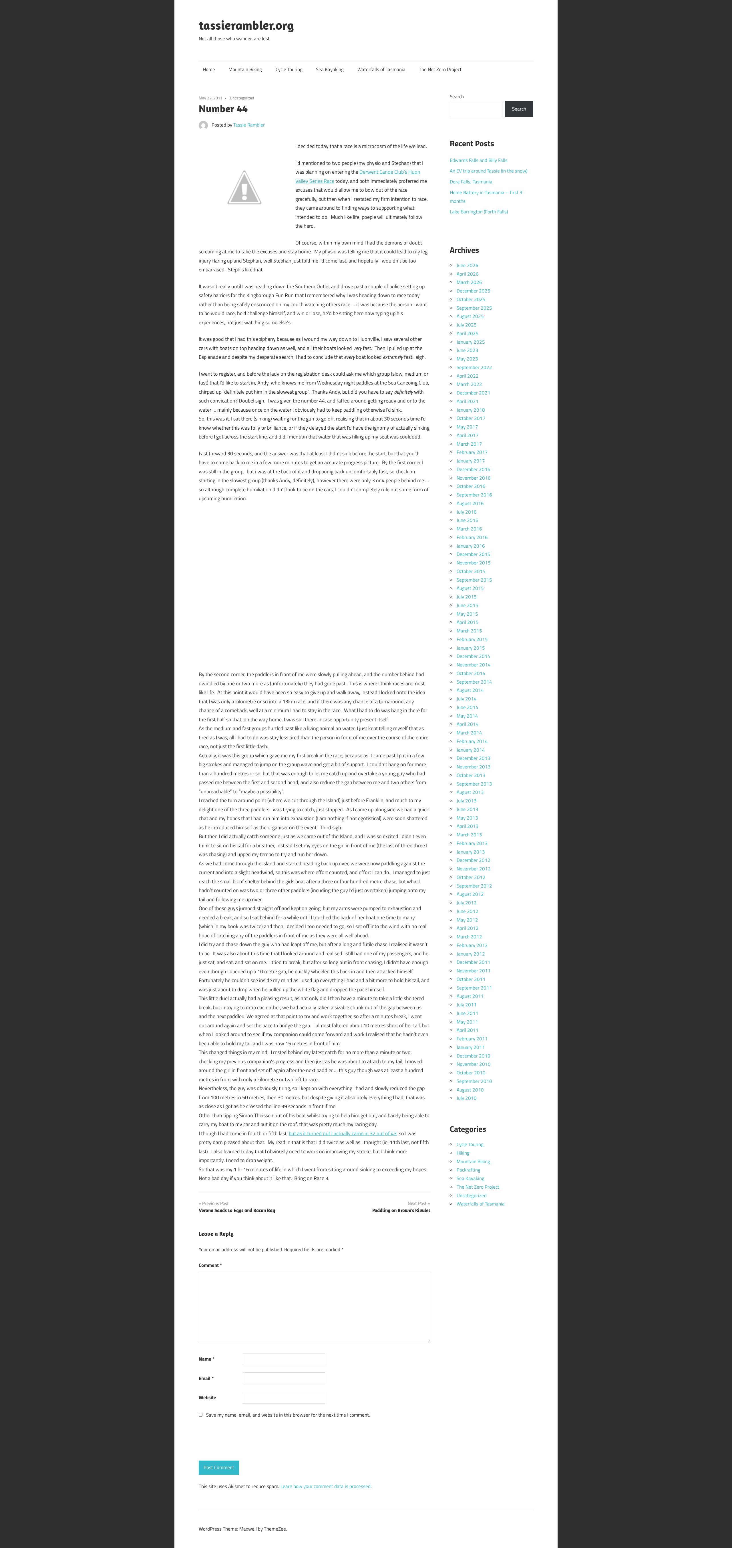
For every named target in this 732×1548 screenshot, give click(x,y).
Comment (210, 1265)
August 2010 (470, 1090)
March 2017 (469, 444)
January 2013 (471, 852)
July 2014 (467, 698)
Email (206, 1378)
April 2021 (468, 401)
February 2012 (472, 945)
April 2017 (468, 435)
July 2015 (467, 596)
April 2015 (468, 622)
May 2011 (467, 1022)
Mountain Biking (245, 69)
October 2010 (471, 1072)
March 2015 (469, 630)
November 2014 (474, 664)
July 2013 (467, 800)
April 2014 (468, 724)
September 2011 (474, 988)
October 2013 (471, 775)
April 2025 (468, 333)
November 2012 (474, 868)
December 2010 (473, 1056)
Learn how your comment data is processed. (326, 1486)
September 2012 (474, 886)
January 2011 (471, 1047)
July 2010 (467, 1098)
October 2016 (471, 486)
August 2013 (470, 792)
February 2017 (472, 452)
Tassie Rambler (249, 125)
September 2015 (474, 580)
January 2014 (471, 750)
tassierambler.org (246, 25)
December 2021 (473, 392)
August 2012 (470, 894)
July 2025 (467, 325)
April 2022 (468, 376)
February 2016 (472, 537)
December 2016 (473, 469)
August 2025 (470, 316)
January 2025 (471, 342)
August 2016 (470, 503)
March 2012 (469, 936)
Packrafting (468, 1169)
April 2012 (468, 928)
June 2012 (467, 911)
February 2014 (472, 741)
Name (206, 1359)
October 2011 (471, 979)
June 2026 (467, 265)
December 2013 (473, 758)
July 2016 (467, 512)
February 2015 (472, 639)
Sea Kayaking (330, 69)
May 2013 (467, 818)
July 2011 (467, 1004)
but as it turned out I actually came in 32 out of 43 (343, 1133)
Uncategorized (242, 98)
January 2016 (471, 546)
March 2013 (469, 834)
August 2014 (470, 690)
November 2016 (474, 478)
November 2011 (474, 970)
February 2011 (472, 1038)
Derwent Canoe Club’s (383, 172)
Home (209, 69)
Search (457, 96)
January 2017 (471, 460)
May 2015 (467, 614)
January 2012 (471, 954)
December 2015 (473, 554)
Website (207, 1397)
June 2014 (467, 707)
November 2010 (474, 1064)
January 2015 (471, 648)
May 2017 (467, 426)
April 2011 (468, 1030)
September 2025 (474, 308)
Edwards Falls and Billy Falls (479, 160)
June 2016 (467, 520)
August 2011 (470, 996)
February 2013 (472, 843)
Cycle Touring (289, 69)
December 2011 (473, 962)
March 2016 (469, 528)
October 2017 (471, 418)
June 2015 (467, 605)
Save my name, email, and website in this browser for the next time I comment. (288, 1415)
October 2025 (471, 299)
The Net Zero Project (440, 69)
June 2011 (467, 1013)
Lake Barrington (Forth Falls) (479, 211)
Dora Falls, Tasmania (471, 181)
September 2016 (474, 494)
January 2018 (471, 410)
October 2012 (471, 877)
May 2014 (467, 716)
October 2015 (471, 571)
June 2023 (467, 350)
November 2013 (474, 766)
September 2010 (474, 1081)
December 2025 (473, 291)
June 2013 (467, 809)
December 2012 (473, 860)
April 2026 (468, 274)
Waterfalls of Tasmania (381, 69)
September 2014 (474, 682)
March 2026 (469, 282)
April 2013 (468, 826)
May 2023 (467, 359)
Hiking (463, 1153)
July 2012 (467, 902)
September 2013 (474, 784)
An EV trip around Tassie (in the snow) (488, 171)
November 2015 (474, 562)
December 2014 (473, 656)
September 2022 (474, 367)
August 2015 (470, 588)
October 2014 (471, 673)
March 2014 (469, 732)
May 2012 (467, 920)
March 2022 (469, 384)
